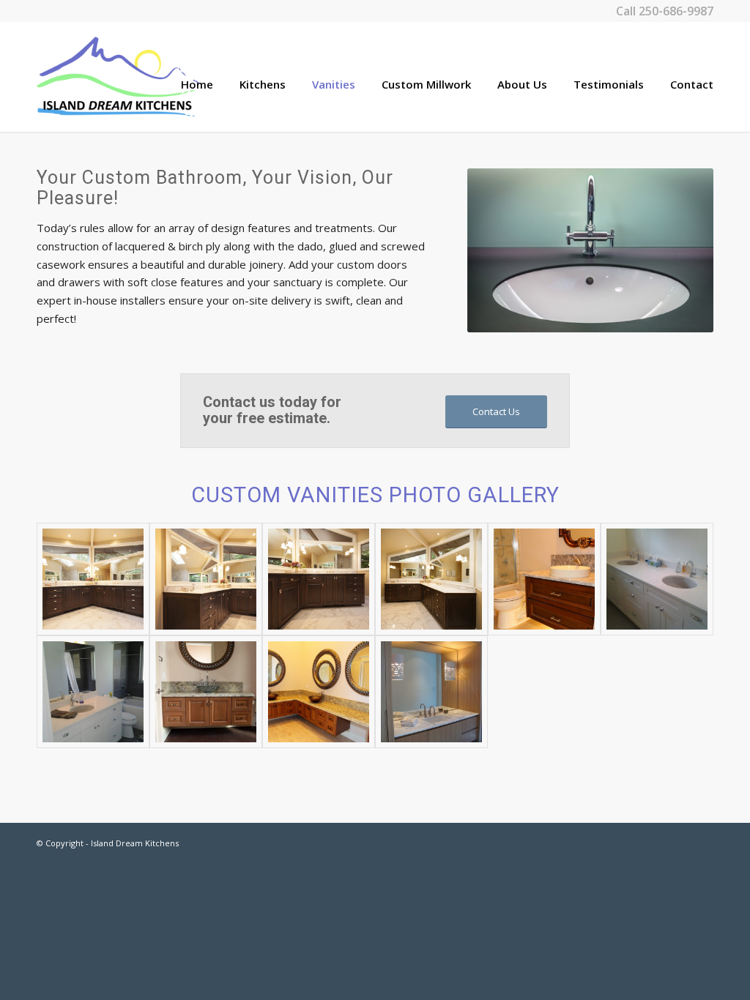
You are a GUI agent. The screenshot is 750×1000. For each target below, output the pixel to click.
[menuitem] (184, 77)
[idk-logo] (121, 77)
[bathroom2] (318, 579)
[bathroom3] (205, 579)
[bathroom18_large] (544, 579)
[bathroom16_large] (318, 691)
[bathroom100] (657, 579)
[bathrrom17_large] (205, 691)
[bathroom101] (93, 691)
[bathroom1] (431, 579)
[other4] (431, 691)
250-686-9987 (676, 11)
